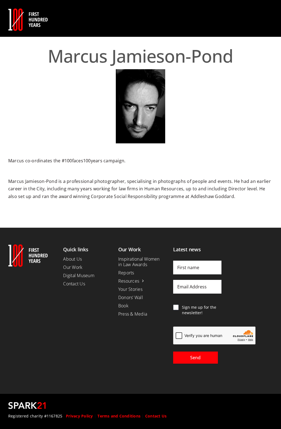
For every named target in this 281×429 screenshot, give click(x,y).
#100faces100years (82, 161)
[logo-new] (28, 10)
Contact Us (156, 416)
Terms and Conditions (118, 416)
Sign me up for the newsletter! (199, 310)
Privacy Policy (79, 416)
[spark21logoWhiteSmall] (27, 404)
